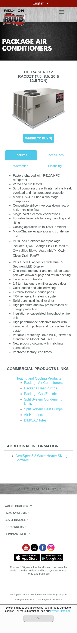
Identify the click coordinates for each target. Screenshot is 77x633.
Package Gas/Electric (40, 394)
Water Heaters (16, 505)
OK (39, 618)
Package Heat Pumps (40, 388)
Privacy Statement (60, 610)
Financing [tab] (55, 166)
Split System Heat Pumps (43, 409)
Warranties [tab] (20, 166)
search (71, 11)
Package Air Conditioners (43, 383)
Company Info (15, 534)
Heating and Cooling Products (38, 378)
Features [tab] (21, 155)
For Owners (14, 527)
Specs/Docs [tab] (55, 155)
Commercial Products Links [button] (38, 369)
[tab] (38, 369)
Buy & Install (15, 520)
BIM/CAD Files (35, 420)
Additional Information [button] (33, 446)
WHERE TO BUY (37, 138)
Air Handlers (33, 415)
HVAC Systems (16, 513)
